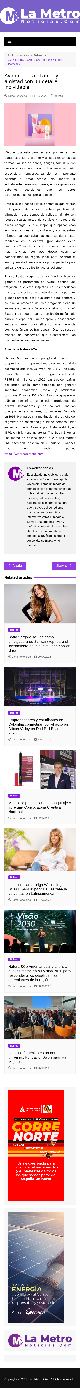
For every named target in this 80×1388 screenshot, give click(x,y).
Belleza (58, 95)
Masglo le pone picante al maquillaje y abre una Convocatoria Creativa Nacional (39, 807)
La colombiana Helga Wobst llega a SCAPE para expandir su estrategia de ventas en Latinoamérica (37, 889)
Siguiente (61, 565)
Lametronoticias (17, 95)
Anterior (17, 565)
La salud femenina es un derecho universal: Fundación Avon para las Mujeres (37, 1057)
